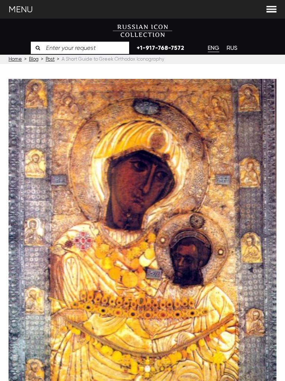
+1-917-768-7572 (160, 47)
